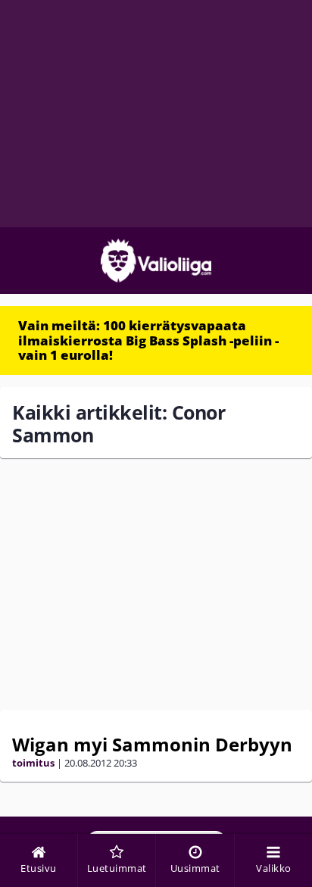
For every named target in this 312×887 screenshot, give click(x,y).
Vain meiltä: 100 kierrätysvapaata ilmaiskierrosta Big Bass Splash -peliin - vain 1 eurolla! (148, 340)
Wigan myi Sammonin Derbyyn (152, 744)
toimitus (33, 763)
